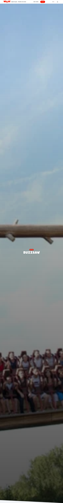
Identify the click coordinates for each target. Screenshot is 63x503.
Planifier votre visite (22, 1)
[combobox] (36, 1)
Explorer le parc (14, 1)
